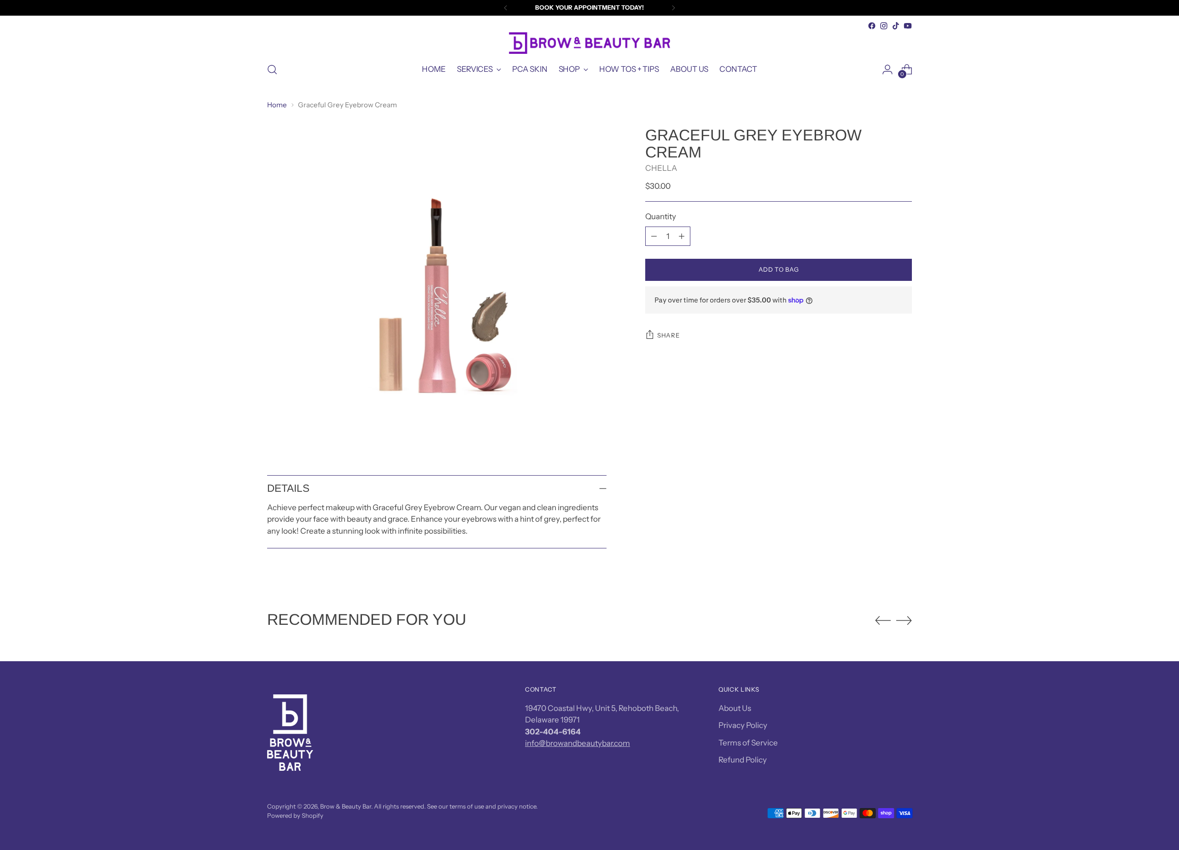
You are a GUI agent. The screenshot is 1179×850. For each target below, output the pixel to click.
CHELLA (661, 168)
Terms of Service (748, 742)
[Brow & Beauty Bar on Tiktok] (896, 26)
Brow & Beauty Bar (345, 806)
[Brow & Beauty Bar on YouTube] (908, 26)
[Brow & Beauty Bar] (589, 43)
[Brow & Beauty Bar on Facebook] (872, 26)
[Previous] (506, 8)
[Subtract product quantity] (654, 236)
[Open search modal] (272, 69)
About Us (734, 708)
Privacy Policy (742, 725)
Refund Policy (742, 759)
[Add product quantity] (681, 236)
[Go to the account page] (887, 69)
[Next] (673, 8)
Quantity (660, 216)
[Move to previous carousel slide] (883, 621)
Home (277, 104)
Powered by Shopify (295, 815)
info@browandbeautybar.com (577, 743)
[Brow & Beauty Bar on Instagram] (884, 26)
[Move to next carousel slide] (904, 620)
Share (668, 335)
